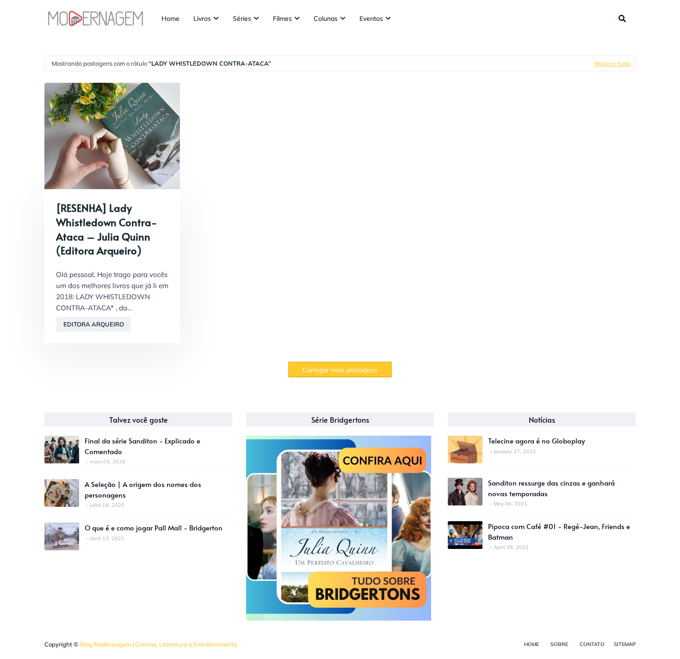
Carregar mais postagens (340, 370)
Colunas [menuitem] (326, 18)
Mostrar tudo (612, 63)
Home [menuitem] (170, 18)
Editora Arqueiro (93, 324)
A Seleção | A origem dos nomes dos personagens (143, 489)
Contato (592, 644)
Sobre (559, 644)
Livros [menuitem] (202, 18)
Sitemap (625, 644)
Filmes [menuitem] (282, 18)
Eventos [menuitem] (371, 18)
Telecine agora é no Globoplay (536, 440)
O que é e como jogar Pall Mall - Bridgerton (154, 527)
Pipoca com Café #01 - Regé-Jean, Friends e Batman (559, 531)
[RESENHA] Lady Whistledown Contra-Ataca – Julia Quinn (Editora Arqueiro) (106, 229)
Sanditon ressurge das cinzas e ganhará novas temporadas (551, 488)
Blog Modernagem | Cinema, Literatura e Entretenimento (158, 644)
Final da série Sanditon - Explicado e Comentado (142, 446)
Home (531, 644)
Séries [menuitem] (242, 18)
